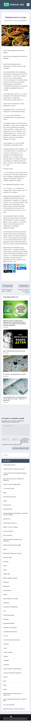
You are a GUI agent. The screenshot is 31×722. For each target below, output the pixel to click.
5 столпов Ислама (8, 488)
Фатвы (5, 677)
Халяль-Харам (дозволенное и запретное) (12, 694)
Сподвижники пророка (10, 631)
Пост (4, 611)
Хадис (5, 689)
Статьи (5, 636)
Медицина (6, 586)
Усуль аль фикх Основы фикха (12, 668)
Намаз (5, 594)
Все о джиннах (7, 535)
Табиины (6, 644)
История (5, 561)
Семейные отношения (9, 627)
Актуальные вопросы (9, 496)
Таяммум (6, 660)
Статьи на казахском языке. (11, 640)
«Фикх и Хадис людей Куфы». (12, 484)
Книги (5, 565)
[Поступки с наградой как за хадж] (15, 363)
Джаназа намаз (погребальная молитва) (12, 540)
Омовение (6, 603)
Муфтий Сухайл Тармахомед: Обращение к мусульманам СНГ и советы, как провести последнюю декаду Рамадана (14, 323)
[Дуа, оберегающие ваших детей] (15, 339)
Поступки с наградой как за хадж (14, 374)
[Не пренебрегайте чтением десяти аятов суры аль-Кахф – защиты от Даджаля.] (15, 387)
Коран (5, 570)
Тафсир (5, 656)
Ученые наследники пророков (12, 673)
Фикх (4, 681)
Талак (5, 648)
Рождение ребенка (9, 623)
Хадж (5, 685)
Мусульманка (7, 590)
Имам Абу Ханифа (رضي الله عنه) (12, 553)
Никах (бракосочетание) (10, 598)
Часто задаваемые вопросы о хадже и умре (15, 699)
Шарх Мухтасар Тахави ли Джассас (14, 709)
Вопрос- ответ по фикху (10, 527)
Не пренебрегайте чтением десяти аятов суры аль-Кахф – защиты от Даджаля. (15, 398)
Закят (5, 549)
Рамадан (6, 619)
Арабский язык (7, 509)
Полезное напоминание (20, 20)
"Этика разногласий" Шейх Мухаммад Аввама (14, 473)
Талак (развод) (7, 652)
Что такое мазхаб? (9, 705)
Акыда (5, 501)
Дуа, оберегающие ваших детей (14, 351)
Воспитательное (8, 531)
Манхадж (6, 582)
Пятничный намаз (8, 615)
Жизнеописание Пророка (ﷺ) (12, 545)
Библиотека (6, 519)
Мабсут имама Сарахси (10, 578)
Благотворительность (10, 523)
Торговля (6, 664)
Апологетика (7, 505)
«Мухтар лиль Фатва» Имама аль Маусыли (13, 479)
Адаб (4, 492)
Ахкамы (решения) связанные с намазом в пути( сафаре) (15, 513)
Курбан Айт (6, 574)
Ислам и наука (7, 557)
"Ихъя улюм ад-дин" (9, 465)
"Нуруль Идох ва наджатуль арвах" (14, 469)
